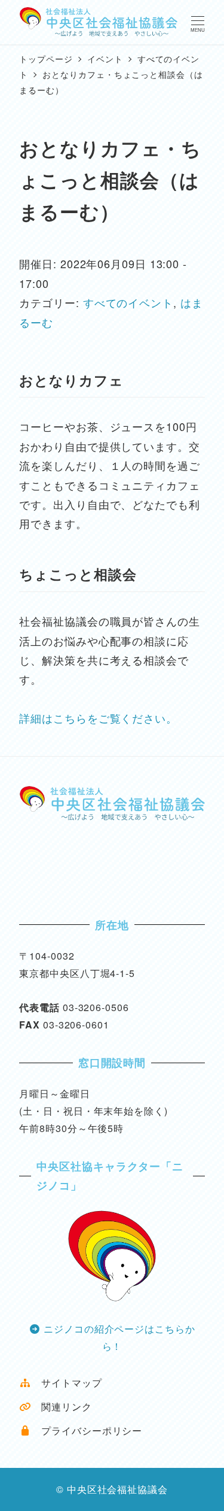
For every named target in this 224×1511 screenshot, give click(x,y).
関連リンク (61, 1406)
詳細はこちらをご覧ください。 (98, 718)
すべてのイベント (128, 302)
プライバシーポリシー (86, 1430)
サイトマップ (66, 1382)
